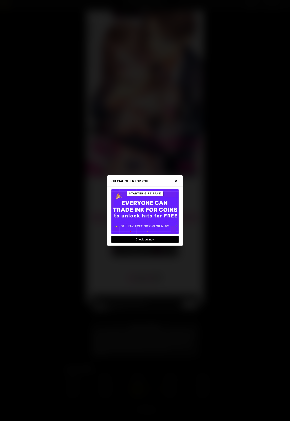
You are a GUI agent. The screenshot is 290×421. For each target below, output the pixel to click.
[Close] (176, 181)
